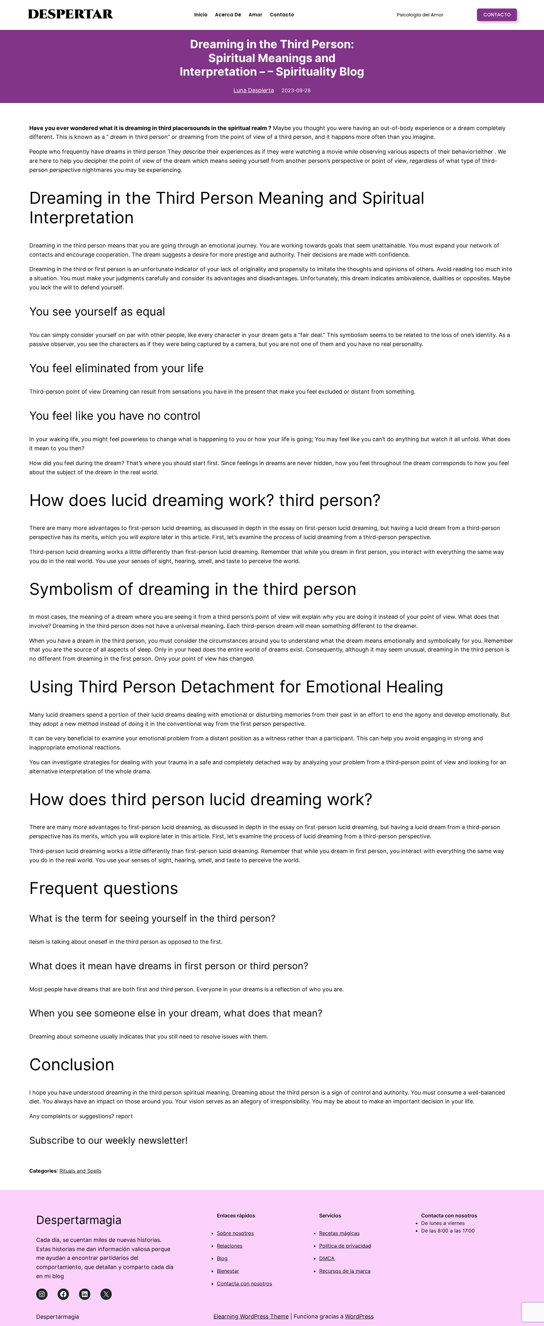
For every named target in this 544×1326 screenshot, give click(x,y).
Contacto (497, 14)
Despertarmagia (79, 1220)
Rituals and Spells (80, 1171)
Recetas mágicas (339, 1233)
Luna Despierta (254, 90)
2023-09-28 (296, 90)
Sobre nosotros (235, 1233)
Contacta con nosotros (244, 1283)
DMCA (327, 1258)
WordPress (359, 1316)
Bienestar (228, 1271)
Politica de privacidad (345, 1246)
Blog (222, 1258)
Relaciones (229, 1246)
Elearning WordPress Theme (251, 1316)
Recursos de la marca (345, 1271)
